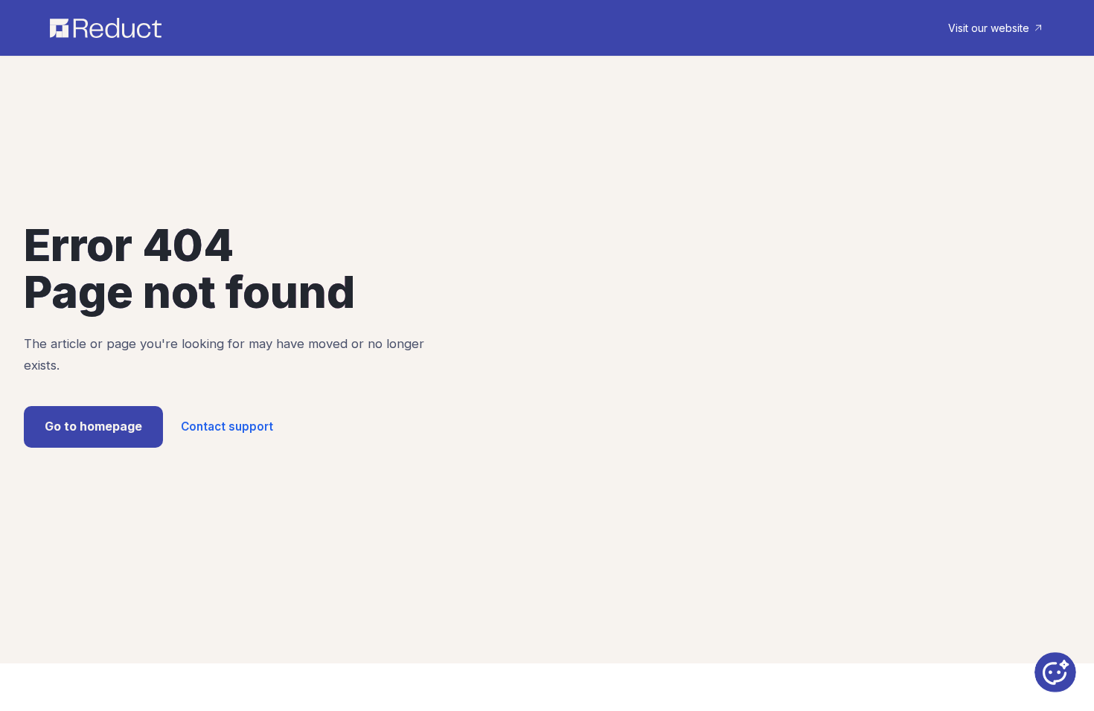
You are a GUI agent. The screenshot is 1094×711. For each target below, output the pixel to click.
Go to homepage (93, 426)
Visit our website (988, 28)
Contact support (227, 426)
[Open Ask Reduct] (1055, 672)
